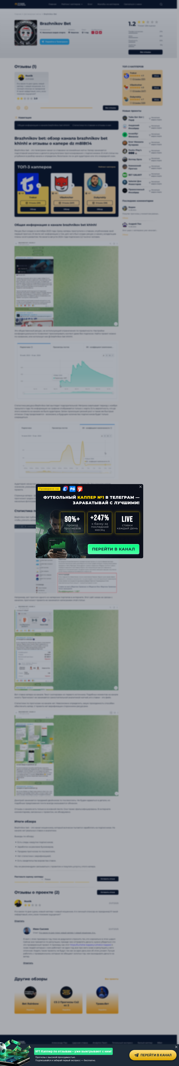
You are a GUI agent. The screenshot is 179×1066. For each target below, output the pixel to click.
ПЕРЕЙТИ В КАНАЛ (113, 549)
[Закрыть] (176, 1046)
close (140, 486)
